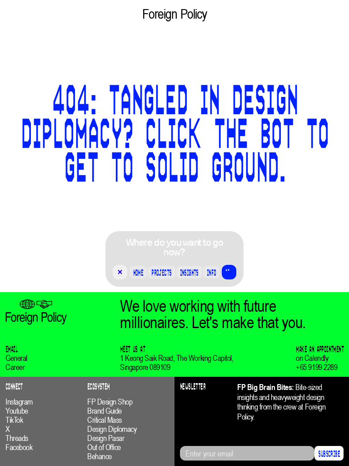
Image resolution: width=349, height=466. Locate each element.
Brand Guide (104, 411)
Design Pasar (105, 438)
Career (15, 367)
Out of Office (104, 447)
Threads (16, 438)
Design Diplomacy (111, 429)
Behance (99, 456)
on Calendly (312, 358)
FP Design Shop (109, 402)
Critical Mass (104, 420)
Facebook (18, 447)
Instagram (19, 402)
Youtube (16, 411)
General (16, 358)
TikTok (14, 420)
